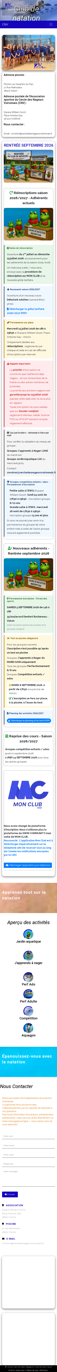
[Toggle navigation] (51, 24)
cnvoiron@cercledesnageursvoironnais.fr (23, 1243)
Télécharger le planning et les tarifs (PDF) (30, 720)
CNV (5, 24)
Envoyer (11, 1194)
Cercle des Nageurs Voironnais (19, 10)
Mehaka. (44, 1370)
